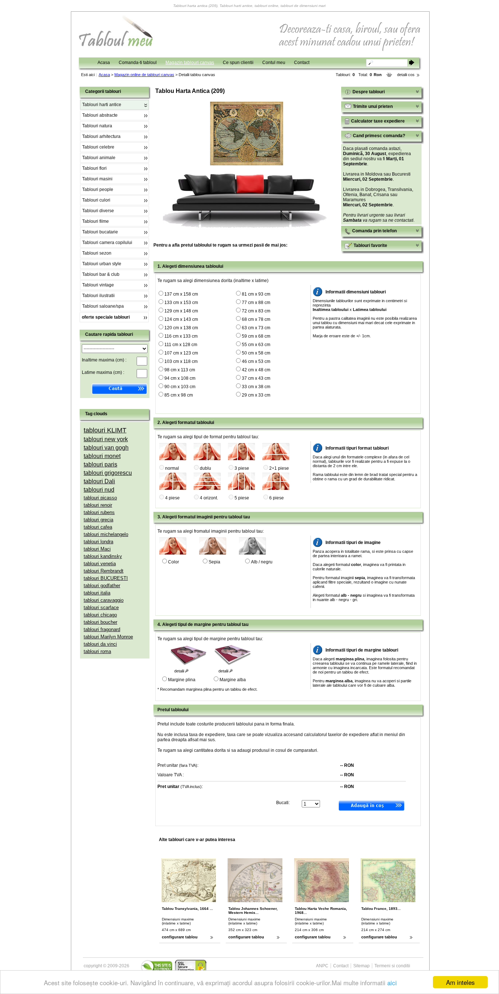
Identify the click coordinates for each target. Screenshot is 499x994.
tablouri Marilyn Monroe (108, 636)
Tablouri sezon (96, 253)
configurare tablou (180, 937)
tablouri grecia (98, 519)
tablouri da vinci (100, 644)
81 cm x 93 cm (256, 294)
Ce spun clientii (238, 62)
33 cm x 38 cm (256, 386)
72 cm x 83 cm (256, 311)
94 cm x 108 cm (179, 378)
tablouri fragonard (102, 629)
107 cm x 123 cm (181, 353)
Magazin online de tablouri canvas (144, 74)
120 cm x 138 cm (181, 327)
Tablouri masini (97, 178)
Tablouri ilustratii (98, 295)
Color (173, 561)
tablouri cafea (98, 527)
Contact (301, 62)
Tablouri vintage (98, 285)
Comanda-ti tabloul (138, 62)
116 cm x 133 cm (181, 336)
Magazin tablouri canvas (189, 62)
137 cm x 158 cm (181, 294)
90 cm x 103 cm (179, 386)
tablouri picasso (100, 497)
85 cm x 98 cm (178, 395)
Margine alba (233, 679)
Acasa (104, 62)
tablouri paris (100, 464)
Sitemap (361, 965)
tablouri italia (97, 593)
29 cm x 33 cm (256, 395)
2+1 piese (279, 468)
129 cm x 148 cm (181, 311)
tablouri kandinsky (103, 556)
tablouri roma (97, 651)
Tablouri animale (98, 157)
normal (172, 468)
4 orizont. (209, 497)
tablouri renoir (98, 505)
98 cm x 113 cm (179, 369)
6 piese (276, 497)
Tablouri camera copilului (107, 242)
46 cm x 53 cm (256, 361)
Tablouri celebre (98, 147)
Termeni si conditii (392, 965)
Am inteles (460, 982)
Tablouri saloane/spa (103, 306)
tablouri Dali (99, 481)
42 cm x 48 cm (256, 369)
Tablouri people (97, 189)
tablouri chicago (100, 615)
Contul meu (273, 62)
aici (392, 982)
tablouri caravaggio (103, 600)
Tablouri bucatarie (100, 232)
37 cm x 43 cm (256, 378)
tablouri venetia (100, 563)
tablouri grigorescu (108, 473)
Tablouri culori (96, 200)
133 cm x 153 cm (181, 302)
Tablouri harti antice (101, 104)
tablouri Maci (97, 549)
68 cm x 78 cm (256, 319)
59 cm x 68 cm (256, 336)
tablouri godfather (102, 585)
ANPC (322, 965)
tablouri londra (98, 541)
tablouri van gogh (106, 448)
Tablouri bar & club (100, 274)
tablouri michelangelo (106, 534)
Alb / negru (262, 561)
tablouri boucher (100, 622)
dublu (205, 468)
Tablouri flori (94, 168)
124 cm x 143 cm (181, 319)
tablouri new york (106, 439)
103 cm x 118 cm (181, 361)
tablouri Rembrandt (103, 571)
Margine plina (181, 679)
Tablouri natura (97, 125)
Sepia (214, 561)
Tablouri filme (95, 221)
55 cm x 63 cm (256, 344)
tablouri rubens (99, 512)
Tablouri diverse (98, 210)
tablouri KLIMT (105, 430)
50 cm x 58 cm (256, 353)
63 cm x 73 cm (256, 327)
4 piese (172, 497)
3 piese (242, 468)
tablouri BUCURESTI (106, 578)
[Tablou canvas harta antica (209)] (246, 163)
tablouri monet (102, 456)
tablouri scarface (101, 607)
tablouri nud (99, 490)
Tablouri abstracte (100, 115)
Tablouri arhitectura (101, 136)
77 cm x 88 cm (256, 302)
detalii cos (406, 74)
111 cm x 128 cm (180, 344)
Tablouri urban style (101, 263)
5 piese (242, 497)
